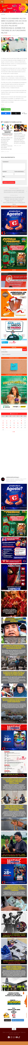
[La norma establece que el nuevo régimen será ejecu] (14, 898)
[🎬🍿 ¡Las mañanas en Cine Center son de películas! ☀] (14, 737)
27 (14, 427)
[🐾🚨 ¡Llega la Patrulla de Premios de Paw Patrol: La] (14, 524)
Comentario (6, 161)
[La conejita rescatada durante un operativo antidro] (14, 951)
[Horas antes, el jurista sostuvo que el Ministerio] (14, 684)
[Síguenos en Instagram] (11, 1037)
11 (6, 423)
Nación (3, 14)
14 (17, 423)
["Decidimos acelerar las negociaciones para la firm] (14, 791)
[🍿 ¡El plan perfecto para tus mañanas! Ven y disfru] (14, 871)
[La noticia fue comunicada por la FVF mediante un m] (14, 925)
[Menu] (26, 2)
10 (3, 423)
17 (3, 425)
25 (6, 427)
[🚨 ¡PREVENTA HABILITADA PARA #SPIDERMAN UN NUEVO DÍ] (14, 577)
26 (10, 427)
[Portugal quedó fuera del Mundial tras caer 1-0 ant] (14, 604)
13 (14, 423)
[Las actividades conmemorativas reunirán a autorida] (14, 764)
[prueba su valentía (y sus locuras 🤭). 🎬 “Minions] (14, 1005)
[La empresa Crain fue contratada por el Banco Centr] (14, 711)
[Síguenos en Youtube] (17, 1037)
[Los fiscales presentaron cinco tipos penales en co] (14, 630)
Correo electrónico (19, 171)
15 (21, 423)
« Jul (13, 431)
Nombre (5, 171)
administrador (7, 35)
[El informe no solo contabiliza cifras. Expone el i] (14, 657)
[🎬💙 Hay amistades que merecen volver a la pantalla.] (14, 550)
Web (4, 176)
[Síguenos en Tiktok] (19, 1037)
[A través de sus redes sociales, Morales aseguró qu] (14, 844)
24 (3, 427)
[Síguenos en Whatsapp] (14, 1037)
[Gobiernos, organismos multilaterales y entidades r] (14, 978)
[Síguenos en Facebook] (9, 1037)
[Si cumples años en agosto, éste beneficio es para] (14, 497)
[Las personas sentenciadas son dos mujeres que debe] (14, 818)
